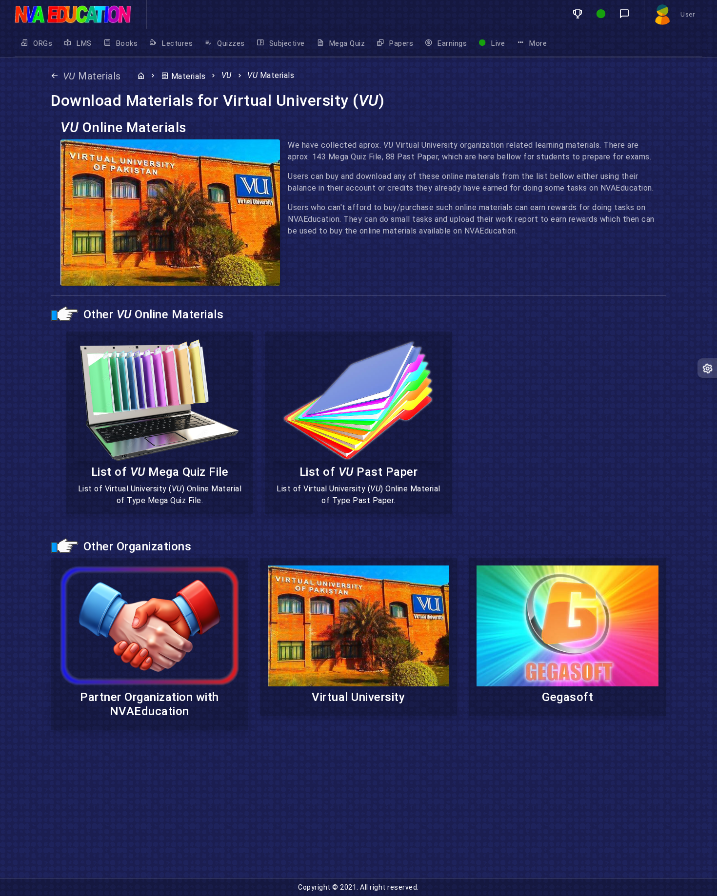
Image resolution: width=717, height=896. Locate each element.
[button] (577, 14)
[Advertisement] (292, 810)
